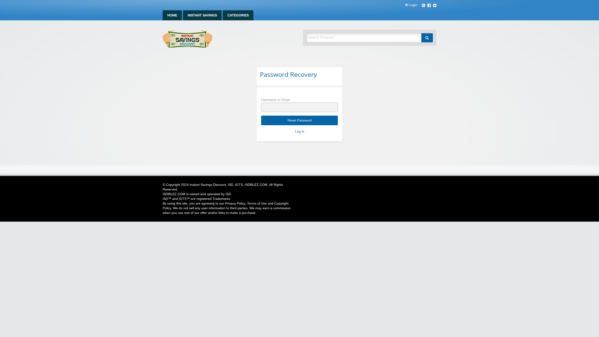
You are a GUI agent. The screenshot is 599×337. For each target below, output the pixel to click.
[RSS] (423, 6)
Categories (238, 15)
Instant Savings (202, 15)
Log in (299, 131)
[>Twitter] (434, 6)
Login (412, 5)
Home (172, 15)
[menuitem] (172, 15)
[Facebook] (429, 6)
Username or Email (275, 100)
